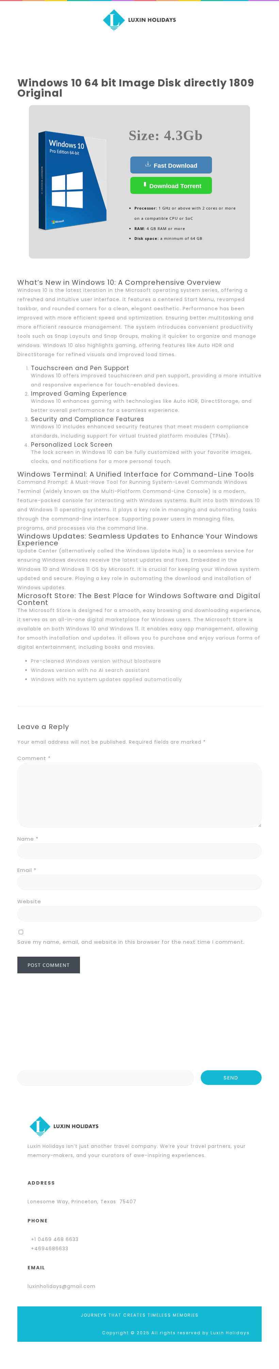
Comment (34, 758)
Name (27, 838)
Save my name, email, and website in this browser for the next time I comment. (131, 941)
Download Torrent (174, 186)
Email (26, 870)
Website (29, 901)
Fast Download (174, 165)
